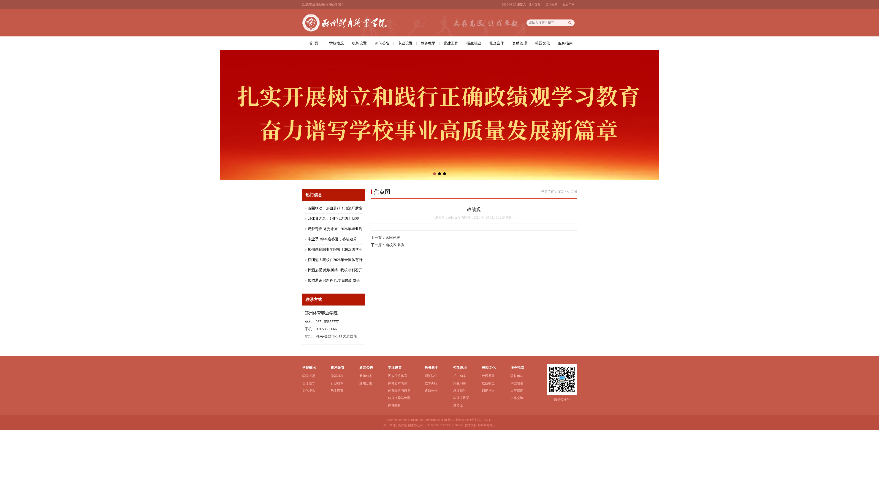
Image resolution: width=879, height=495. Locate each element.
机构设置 (359, 43)
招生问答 (459, 383)
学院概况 (308, 376)
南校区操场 (394, 245)
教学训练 (431, 383)
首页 (560, 191)
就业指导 (459, 390)
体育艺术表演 (397, 383)
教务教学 (428, 43)
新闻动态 (365, 376)
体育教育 (394, 405)
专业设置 (405, 43)
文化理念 (308, 390)
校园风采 (488, 376)
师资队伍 (431, 376)
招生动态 (459, 376)
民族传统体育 (397, 376)
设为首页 (534, 4)
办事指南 (516, 390)
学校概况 (336, 43)
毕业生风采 (461, 398)
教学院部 (337, 390)
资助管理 (519, 43)
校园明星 (488, 383)
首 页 (313, 43)
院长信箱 (516, 376)
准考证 (458, 405)
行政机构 (337, 383)
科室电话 (516, 383)
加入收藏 (551, 4)
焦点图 (572, 191)
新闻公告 (382, 43)
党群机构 (337, 376)
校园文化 (542, 43)
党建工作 (451, 43)
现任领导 (308, 383)
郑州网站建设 (487, 425)
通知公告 (365, 383)
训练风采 (488, 390)
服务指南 (565, 43)
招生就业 (474, 43)
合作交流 (516, 398)
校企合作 (496, 43)
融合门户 (569, 4)
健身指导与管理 (399, 398)
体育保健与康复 (399, 390)
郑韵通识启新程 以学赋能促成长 (334, 280)
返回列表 (392, 237)
